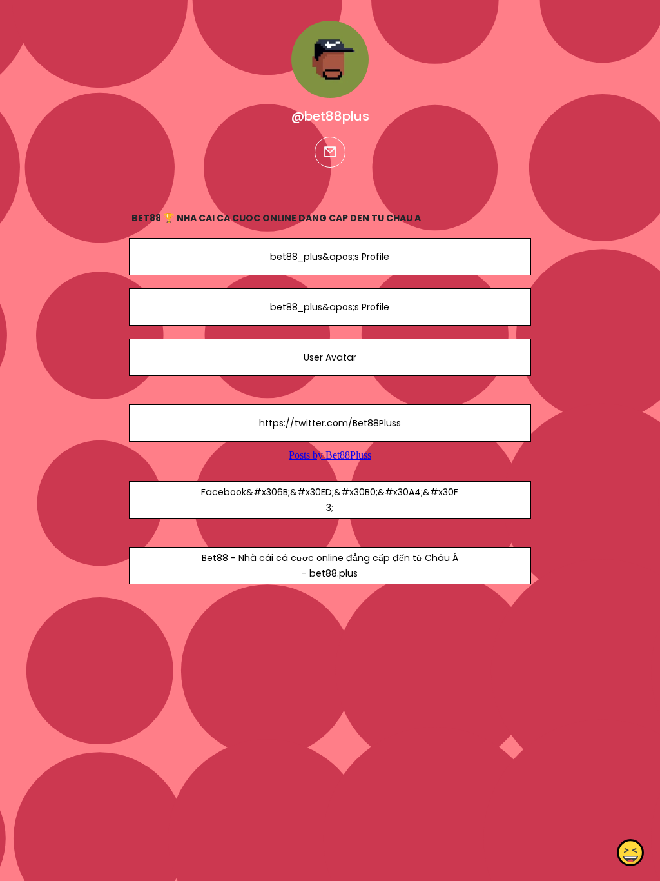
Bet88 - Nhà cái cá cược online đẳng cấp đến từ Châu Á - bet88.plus (330, 565)
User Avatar (330, 357)
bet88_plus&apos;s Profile (329, 256)
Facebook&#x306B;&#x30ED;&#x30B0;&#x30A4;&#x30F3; (329, 500)
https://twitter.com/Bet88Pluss (330, 423)
